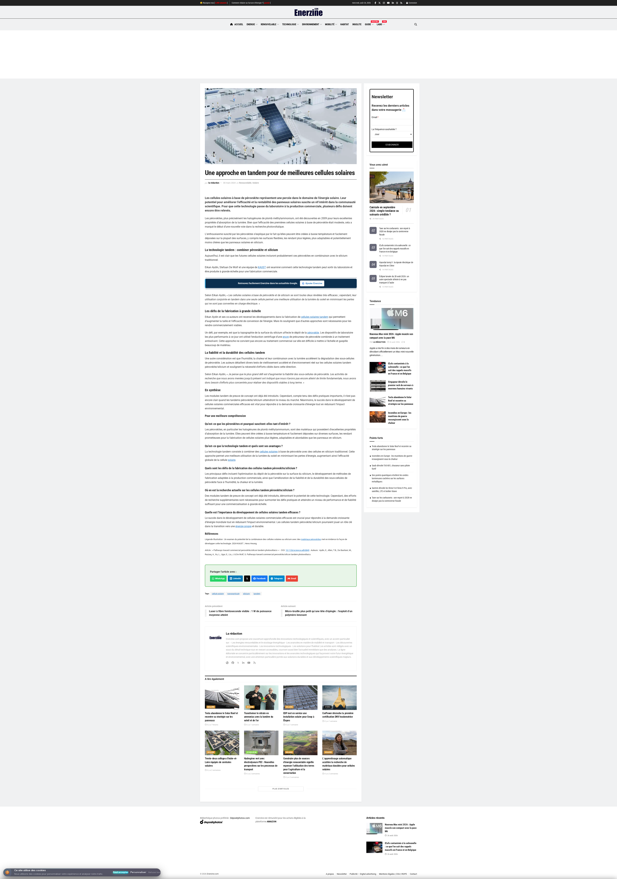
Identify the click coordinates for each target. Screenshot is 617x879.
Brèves (375, 327)
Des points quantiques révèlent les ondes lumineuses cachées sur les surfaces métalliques (390, 478)
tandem (257, 594)
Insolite (356, 24)
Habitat (344, 24)
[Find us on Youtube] (388, 3)
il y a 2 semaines (214, 770)
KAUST (262, 267)
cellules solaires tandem (314, 316)
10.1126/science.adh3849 (297, 550)
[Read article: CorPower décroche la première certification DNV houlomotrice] (339, 697)
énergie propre (243, 526)
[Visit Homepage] (308, 12)
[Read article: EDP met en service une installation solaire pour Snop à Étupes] (300, 697)
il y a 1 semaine (252, 725)
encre (286, 336)
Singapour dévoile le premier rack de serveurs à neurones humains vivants (400, 385)
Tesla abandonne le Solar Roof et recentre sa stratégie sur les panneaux (221, 717)
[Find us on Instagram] (384, 3)
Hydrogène (252, 752)
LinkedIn (236, 578)
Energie (251, 24)
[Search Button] (415, 24)
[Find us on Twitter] (379, 3)
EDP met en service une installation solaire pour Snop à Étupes (298, 717)
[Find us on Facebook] (375, 3)
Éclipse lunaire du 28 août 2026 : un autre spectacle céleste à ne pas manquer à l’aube (394, 279)
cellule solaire (218, 594)
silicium (246, 594)
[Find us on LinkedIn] (393, 3)
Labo (381, 24)
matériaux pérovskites (311, 539)
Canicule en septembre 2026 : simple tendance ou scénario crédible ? (384, 211)
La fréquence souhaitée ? (384, 129)
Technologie (289, 24)
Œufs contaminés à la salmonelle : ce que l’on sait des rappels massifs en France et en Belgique (395, 248)
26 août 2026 (394, 342)
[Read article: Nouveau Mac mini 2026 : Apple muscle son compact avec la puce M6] (392, 319)
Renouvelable (268, 24)
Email (293, 578)
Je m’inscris (400, 869)
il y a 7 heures (212, 725)
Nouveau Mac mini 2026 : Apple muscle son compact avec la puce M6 (400, 828)
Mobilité (329, 24)
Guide (369, 24)
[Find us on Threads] (397, 3)
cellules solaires (269, 451)
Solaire (255, 183)
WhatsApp (219, 578)
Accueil (238, 24)
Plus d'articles (281, 789)
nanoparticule (233, 594)
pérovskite (313, 332)
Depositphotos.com (240, 818)
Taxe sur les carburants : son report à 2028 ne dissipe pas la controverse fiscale (394, 231)
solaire (231, 459)
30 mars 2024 (229, 183)
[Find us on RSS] (401, 3)
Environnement (310, 24)
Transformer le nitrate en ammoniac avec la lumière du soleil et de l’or (258, 717)
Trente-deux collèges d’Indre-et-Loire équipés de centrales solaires (221, 762)
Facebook (261, 578)
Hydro (328, 707)
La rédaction (213, 183)
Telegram (278, 578)
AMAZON (271, 821)
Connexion (412, 3)
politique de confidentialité (305, 875)
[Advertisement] (308, 54)
